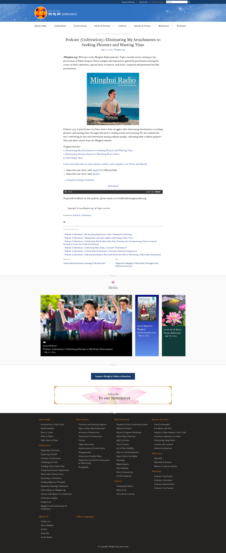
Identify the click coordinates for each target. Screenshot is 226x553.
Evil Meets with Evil (162, 428)
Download (113, 185)
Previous (66, 259)
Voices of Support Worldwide (128, 432)
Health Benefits (47, 428)
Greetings (120, 460)
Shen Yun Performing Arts (127, 452)
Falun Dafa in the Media (126, 456)
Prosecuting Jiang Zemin (164, 440)
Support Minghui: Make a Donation (113, 376)
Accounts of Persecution (89, 432)
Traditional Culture (124, 486)
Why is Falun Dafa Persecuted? (92, 428)
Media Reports (122, 464)
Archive (44, 529)
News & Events (102, 25)
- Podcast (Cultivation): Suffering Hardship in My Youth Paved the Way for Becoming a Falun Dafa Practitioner (112, 254)
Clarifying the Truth (49, 462)
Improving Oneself (49, 454)
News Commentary (124, 472)
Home (98, 33)
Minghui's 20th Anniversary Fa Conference (54, 507)
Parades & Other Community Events (132, 424)
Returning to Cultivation (51, 478)
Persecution (80, 25)
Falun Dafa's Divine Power (52, 474)
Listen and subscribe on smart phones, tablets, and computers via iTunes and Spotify (105, 163)
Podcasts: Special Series (164, 484)
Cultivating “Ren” (74, 157)
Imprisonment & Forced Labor (92, 448)
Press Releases (122, 468)
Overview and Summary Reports (92, 424)
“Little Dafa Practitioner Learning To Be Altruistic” (84, 263)
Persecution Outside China (90, 456)
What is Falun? (47, 436)
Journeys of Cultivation (51, 458)
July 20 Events (122, 444)
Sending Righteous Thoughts (53, 482)
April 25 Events (122, 440)
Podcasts (181, 25)
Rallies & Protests (123, 428)
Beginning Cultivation (50, 450)
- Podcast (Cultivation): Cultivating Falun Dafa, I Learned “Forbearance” (95, 247)
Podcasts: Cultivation (121, 33)
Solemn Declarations (163, 448)
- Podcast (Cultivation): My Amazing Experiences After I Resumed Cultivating (97, 234)
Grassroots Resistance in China (167, 436)
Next (116, 259)
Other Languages (157, 2)
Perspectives (46, 501)
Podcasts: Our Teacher (163, 488)
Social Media (46, 537)
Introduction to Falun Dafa (52, 424)
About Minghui (47, 525)
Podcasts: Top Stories (163, 476)
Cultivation (60, 25)
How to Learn (47, 432)
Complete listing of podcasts (80, 179)
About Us (44, 516)
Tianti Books (143, 2)
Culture (122, 25)
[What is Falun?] (41, 6)
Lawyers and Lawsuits (163, 444)
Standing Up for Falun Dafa (52, 466)
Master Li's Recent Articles (165, 466)
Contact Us (45, 521)
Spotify (96, 173)
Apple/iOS (98, 170)
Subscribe (45, 533)
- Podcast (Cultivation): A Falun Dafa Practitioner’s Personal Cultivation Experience (100, 251)
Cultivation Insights (49, 498)
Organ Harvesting (86, 444)
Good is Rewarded (162, 424)
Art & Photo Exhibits (125, 448)
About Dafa (40, 25)
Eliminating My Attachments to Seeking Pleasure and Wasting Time (99, 150)
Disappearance (85, 452)
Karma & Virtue (142, 25)
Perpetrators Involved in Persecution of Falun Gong (94, 461)
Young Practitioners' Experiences (55, 470)
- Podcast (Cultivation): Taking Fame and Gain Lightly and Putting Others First (98, 237)
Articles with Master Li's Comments (56, 494)
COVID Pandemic (124, 476)
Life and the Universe (125, 494)
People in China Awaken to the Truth (170, 432)
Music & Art (121, 490)
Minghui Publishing (128, 2)
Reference (164, 25)
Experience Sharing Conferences (54, 486)
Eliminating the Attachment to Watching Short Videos (93, 153)
